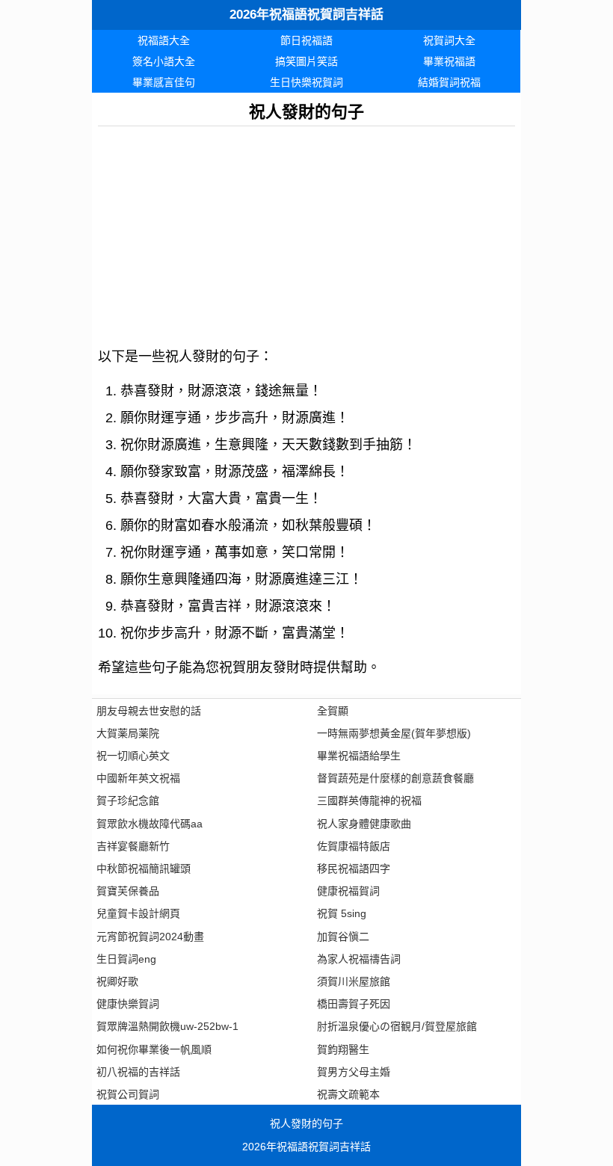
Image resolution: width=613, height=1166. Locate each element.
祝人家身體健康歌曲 (364, 824)
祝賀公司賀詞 (127, 1094)
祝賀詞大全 (449, 40)
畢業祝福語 (449, 61)
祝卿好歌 (117, 981)
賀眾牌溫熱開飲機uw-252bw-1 (167, 1026)
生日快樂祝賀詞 (306, 82)
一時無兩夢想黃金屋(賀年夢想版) (394, 733)
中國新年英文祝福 (138, 778)
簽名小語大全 (163, 61)
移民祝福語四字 (353, 868)
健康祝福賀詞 (348, 891)
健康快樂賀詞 (127, 1004)
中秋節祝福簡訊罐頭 (143, 868)
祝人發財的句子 (306, 1123)
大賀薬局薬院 (127, 733)
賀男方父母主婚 (353, 1072)
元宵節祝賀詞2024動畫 (150, 937)
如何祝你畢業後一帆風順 (154, 1049)
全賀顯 (332, 711)
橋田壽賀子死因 (353, 1004)
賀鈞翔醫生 (343, 1049)
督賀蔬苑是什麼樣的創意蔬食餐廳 (395, 778)
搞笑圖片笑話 (306, 61)
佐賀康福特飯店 (353, 846)
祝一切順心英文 (133, 756)
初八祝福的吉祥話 (138, 1072)
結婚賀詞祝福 (449, 82)
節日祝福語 (306, 40)
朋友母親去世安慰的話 (148, 711)
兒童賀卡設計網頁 (138, 913)
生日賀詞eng (126, 959)
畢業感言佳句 (163, 82)
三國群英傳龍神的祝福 (369, 800)
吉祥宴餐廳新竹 (133, 846)
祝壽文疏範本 (348, 1094)
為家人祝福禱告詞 (359, 959)
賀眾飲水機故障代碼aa (149, 824)
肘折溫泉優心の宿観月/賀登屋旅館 (397, 1026)
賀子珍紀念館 (127, 800)
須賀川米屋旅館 (353, 981)
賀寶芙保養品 (127, 891)
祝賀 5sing (341, 913)
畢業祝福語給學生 (359, 756)
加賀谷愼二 (343, 937)
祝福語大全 (164, 40)
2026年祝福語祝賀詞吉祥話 (306, 14)
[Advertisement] (306, 231)
